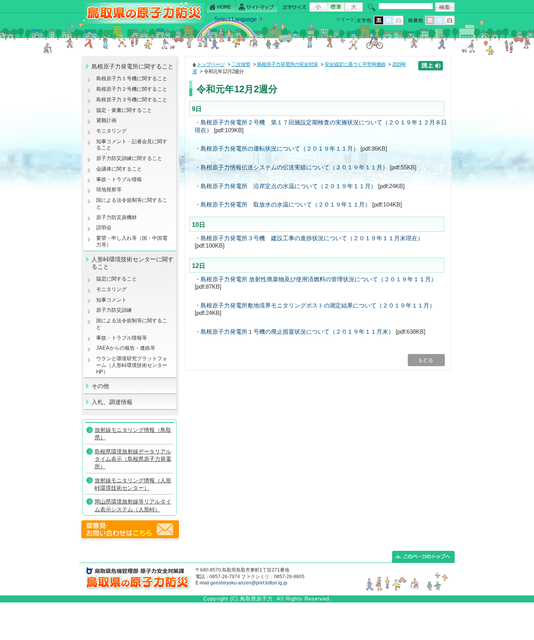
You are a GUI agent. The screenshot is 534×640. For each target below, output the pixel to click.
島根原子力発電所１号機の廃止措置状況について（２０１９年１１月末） (297, 332)
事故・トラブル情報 (120, 179)
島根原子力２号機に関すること (131, 89)
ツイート (345, 19)
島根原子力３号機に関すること (131, 99)
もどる (426, 360)
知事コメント (111, 300)
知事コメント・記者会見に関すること (131, 144)
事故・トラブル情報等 (122, 338)
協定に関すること (116, 279)
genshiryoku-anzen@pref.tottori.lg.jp (248, 583)
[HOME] (221, 6)
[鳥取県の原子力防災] (141, 22)
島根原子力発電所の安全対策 (287, 64)
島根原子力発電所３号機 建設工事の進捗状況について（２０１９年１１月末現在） (312, 238)
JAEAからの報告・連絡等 (125, 348)
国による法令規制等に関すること (131, 203)
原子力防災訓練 (114, 310)
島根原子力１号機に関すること (131, 78)
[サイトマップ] (257, 6)
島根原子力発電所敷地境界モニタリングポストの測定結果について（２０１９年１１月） (318, 305)
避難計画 (106, 120)
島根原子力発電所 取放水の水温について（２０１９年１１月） (286, 204)
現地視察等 (109, 189)
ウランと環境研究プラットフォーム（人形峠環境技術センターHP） (131, 365)
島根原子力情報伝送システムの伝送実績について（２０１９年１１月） (294, 167)
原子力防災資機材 (116, 217)
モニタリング (111, 131)
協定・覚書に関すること (124, 110)
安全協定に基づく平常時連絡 (354, 64)
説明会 (103, 227)
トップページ (211, 64)
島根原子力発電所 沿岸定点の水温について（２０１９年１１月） (288, 186)
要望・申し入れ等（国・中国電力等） (131, 241)
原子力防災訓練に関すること (129, 158)
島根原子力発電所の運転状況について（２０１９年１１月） (280, 149)
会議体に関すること (119, 169)
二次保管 (240, 64)
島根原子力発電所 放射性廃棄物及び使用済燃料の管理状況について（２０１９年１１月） (319, 279)
